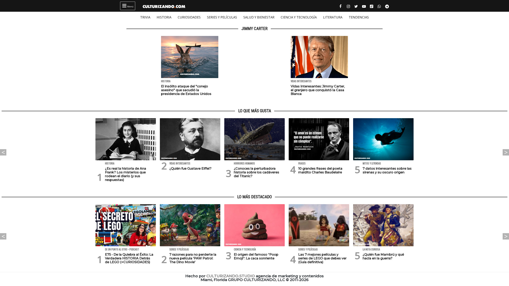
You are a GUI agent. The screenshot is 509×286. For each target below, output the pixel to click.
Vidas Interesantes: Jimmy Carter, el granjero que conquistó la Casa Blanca (318, 90)
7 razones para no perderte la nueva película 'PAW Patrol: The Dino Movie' (192, 258)
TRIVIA (145, 17)
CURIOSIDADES (189, 17)
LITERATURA (332, 17)
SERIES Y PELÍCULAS (222, 17)
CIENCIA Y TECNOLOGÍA (299, 17)
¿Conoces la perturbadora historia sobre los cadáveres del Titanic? (256, 172)
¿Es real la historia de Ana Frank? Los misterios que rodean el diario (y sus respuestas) (125, 174)
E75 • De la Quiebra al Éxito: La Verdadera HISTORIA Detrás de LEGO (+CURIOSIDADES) (129, 258)
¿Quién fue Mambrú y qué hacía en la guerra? (383, 256)
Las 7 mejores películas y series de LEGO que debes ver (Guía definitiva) (322, 258)
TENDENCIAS (359, 17)
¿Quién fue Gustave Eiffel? (190, 168)
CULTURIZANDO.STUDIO (230, 276)
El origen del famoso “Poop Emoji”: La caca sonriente (256, 256)
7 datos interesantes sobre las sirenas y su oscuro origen (387, 170)
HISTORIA (164, 17)
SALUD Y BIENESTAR (258, 17)
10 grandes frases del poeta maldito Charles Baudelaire (320, 170)
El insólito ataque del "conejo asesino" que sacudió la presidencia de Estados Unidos (186, 90)
